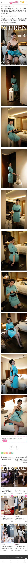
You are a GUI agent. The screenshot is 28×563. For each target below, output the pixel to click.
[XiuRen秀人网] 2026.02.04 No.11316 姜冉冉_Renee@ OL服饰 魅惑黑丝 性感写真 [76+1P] (20, 519)
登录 (5, 440)
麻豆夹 (15, 557)
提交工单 (22, 557)
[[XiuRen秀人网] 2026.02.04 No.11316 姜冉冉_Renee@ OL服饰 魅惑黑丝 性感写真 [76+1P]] (20, 505)
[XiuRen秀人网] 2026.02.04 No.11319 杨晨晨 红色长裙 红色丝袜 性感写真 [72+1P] (7, 490)
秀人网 (11, 16)
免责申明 (19, 557)
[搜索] (4, 2)
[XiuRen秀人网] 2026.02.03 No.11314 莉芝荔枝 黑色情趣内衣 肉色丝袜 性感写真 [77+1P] (20, 547)
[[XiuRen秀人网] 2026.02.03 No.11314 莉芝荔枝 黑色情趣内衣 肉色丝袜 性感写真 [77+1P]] (20, 533)
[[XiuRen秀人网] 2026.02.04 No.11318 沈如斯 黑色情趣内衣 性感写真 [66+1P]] (20, 477)
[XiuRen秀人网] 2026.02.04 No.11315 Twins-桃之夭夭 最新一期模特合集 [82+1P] (7, 547)
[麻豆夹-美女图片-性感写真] (14, 2)
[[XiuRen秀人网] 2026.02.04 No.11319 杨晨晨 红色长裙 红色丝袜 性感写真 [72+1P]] (7, 477)
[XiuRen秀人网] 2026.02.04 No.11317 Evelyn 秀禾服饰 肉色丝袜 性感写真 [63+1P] (7, 519)
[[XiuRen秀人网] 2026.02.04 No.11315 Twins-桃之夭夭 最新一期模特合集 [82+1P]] (7, 533)
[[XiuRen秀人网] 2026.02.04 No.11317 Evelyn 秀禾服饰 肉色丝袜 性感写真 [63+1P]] (7, 505)
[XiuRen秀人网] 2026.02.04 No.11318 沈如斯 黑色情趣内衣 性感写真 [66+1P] (20, 490)
